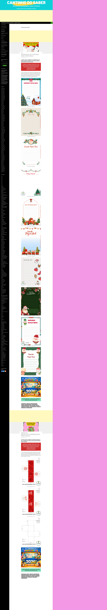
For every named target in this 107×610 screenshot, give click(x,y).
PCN (1, 320)
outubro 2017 (2, 158)
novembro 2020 (3, 130)
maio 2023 (2, 103)
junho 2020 (2, 135)
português (23, 406)
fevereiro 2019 (3, 145)
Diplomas (2, 260)
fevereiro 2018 (3, 155)
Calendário (2, 215)
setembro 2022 (3, 108)
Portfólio (2, 331)
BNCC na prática (3, 210)
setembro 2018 (3, 149)
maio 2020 (2, 136)
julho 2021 (2, 122)
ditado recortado (3, 261)
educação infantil (34, 404)
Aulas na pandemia (3, 199)
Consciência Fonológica (4, 223)
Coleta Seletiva (3, 221)
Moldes (2, 310)
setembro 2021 (3, 120)
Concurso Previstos (3, 222)
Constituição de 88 (3, 224)
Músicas (2, 313)
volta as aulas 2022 (29, 407)
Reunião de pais (3, 49)
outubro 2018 (2, 148)
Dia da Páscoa (2, 237)
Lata (1, 294)
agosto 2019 (2, 141)
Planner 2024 (2, 327)
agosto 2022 (2, 109)
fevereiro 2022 (3, 115)
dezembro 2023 (3, 96)
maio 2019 (2, 143)
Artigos (2, 38)
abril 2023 (2, 104)
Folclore (2, 283)
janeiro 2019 (2, 146)
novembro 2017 (3, 157)
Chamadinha (2, 220)
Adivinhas (2, 186)
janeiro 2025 (2, 92)
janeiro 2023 (2, 105)
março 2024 (2, 94)
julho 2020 (2, 134)
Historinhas (2, 287)
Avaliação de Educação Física (4, 203)
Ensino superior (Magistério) (3, 31)
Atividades (28, 403)
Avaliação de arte (3, 201)
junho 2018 (2, 152)
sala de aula (38, 406)
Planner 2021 (2, 324)
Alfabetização (2, 190)
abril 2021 (2, 125)
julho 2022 (2, 110)
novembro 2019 (3, 139)
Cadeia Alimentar (3, 213)
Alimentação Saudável (3, 192)
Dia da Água (2, 229)
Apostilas (2, 193)
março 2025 (2, 90)
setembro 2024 (3, 93)
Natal (1, 314)
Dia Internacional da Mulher (4, 256)
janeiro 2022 (2, 116)
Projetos (2, 334)
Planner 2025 (2, 328)
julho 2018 (2, 151)
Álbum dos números (3, 189)
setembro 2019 (3, 140)
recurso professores (33, 406)
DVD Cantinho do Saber (3, 262)
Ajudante (2, 187)
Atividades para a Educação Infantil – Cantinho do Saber (10, 22)
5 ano (1, 184)
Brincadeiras (2, 211)
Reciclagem (2, 338)
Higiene (2, 286)
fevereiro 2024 (3, 95)
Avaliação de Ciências (3, 202)
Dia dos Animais (3, 253)
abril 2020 (2, 137)
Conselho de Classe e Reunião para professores (4, 42)
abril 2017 (2, 164)
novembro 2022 (3, 106)
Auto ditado (2, 200)
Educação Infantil (3, 24)
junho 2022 (2, 111)
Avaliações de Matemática (4, 206)
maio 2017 (2, 163)
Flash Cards (2, 282)
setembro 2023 (3, 99)
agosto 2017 (2, 160)
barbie (2, 208)
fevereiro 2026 (3, 88)
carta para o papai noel (34, 403)
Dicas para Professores (3, 258)
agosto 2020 (2, 133)
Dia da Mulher (2, 236)
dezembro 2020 (3, 129)
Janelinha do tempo (3, 291)
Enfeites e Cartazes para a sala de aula (4, 46)
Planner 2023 (2, 326)
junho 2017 (2, 162)
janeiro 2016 (2, 166)
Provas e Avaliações (3, 336)
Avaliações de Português (4, 207)
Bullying (2, 212)
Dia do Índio (2, 248)
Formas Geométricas (3, 284)
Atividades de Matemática (4, 197)
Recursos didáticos (3, 340)
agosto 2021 (2, 121)
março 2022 (2, 114)
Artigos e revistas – (3, 194)
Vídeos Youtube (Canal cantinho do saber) (4, 54)
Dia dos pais (2, 254)
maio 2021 (2, 124)
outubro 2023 (2, 98)
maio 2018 (2, 153)
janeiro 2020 (2, 138)
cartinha (23, 404)
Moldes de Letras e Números (4, 311)
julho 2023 (2, 101)
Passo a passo (2, 319)
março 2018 (2, 154)
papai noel (37, 405)
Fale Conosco (3, 56)
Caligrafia (2, 216)
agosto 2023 (2, 100)
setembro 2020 (3, 132)
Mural (2, 312)
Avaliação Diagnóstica (3, 204)
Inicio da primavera (3, 289)
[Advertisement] (25, 16)
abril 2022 (2, 113)
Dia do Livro (2, 249)
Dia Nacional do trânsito (4, 257)
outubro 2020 (2, 131)
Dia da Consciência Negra (4, 232)
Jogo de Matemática (3, 292)
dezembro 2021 (3, 117)
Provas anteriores (3, 335)
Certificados (2, 219)
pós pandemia (27, 406)
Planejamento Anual (3, 321)
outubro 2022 (2, 107)
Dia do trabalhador (3, 251)
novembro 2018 (3, 147)
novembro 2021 (3, 118)
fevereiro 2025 (3, 91)
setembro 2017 (3, 159)
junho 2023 (2, 102)
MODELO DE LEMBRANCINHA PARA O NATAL (30, 435)
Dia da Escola (2, 233)
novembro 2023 (3, 97)
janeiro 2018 (2, 156)
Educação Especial (3, 35)
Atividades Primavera (3, 198)
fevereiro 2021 (3, 127)
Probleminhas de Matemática (4, 332)
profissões (2, 333)
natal (30, 405)
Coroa (2, 225)
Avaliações (2, 205)
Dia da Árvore (2, 231)
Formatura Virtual (3, 285)
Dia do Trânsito (3, 252)
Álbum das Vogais (3, 188)
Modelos (2, 309)
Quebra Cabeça (3, 337)
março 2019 (2, 144)
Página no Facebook (3, 52)
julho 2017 (2, 161)
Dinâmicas (2, 259)
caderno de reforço (3, 214)
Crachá (2, 226)
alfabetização (24, 403)
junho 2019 (2, 142)
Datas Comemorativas (3, 227)
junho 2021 (2, 123)
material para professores (25, 405)
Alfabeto (2, 191)
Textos (2, 361)
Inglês (2, 288)
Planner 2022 (2, 325)
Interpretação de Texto (3, 290)
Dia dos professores (3, 255)
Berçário (2, 209)
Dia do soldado (3, 250)
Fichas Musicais (3, 281)
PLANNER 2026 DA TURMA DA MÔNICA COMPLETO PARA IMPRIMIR (4, 71)
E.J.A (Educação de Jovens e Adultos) (4, 33)
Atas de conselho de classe (4, 195)
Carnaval (2, 218)
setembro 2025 (3, 89)
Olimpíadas (2, 316)
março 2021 (2, 126)
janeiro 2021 (2, 128)
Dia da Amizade (3, 230)
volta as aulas (24, 407)
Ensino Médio (3, 29)
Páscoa (2, 318)
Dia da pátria (2, 238)
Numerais (2, 315)
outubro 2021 (2, 119)
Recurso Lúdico (3, 339)
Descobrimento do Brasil (4, 228)
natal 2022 (34, 405)
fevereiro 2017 (3, 165)
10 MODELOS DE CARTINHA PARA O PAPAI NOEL (30, 55)
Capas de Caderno (3, 217)
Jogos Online (2, 293)
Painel (2, 317)
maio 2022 (2, 112)
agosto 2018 (2, 150)
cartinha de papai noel (28, 404)
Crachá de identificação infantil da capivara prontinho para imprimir (4, 73)
